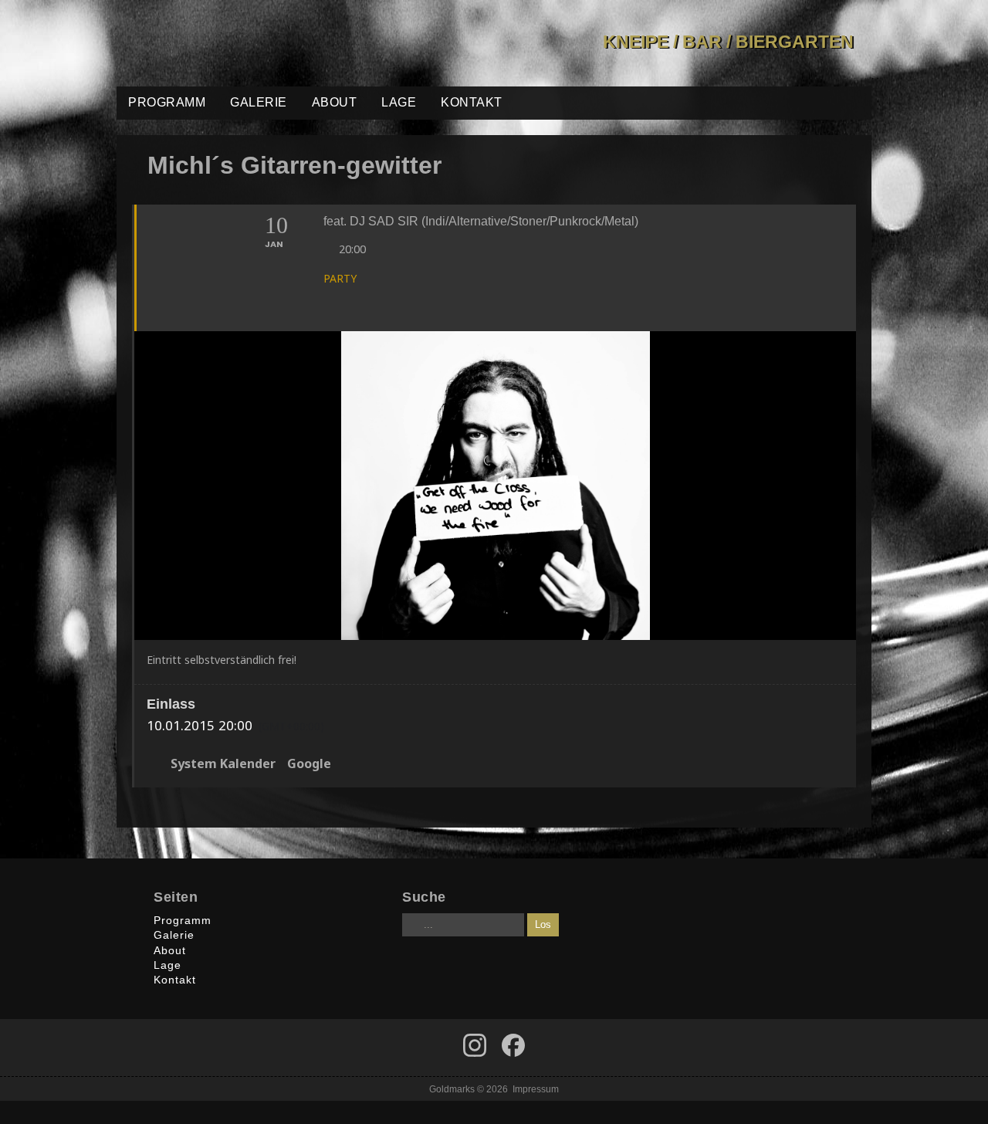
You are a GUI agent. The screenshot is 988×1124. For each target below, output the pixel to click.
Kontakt (471, 102)
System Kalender (223, 764)
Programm (166, 102)
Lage (398, 102)
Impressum (536, 1089)
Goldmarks (227, 43)
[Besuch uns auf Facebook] (474, 1045)
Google (309, 764)
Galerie (258, 102)
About (334, 102)
